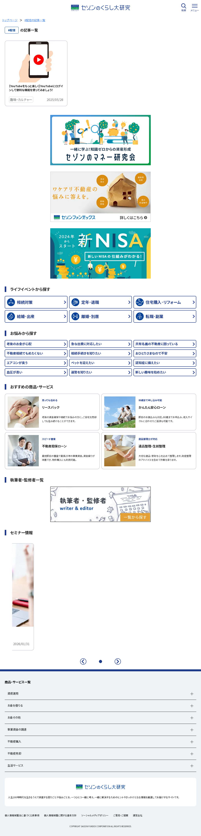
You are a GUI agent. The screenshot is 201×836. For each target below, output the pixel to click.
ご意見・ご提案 (120, 815)
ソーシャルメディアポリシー (95, 815)
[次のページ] (118, 661)
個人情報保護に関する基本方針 (60, 815)
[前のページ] (83, 661)
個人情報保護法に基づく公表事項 (22, 815)
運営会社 (137, 815)
